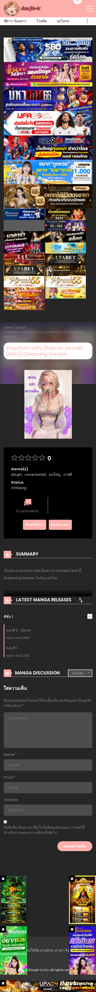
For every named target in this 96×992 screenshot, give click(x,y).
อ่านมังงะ (47, 950)
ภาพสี (67, 474)
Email (8, 777)
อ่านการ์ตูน (63, 950)
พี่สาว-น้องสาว (15, 21)
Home (8, 327)
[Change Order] (80, 600)
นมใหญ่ (54, 474)
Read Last (60, 524)
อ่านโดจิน (31, 950)
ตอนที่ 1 (11, 648)
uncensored (35, 474)
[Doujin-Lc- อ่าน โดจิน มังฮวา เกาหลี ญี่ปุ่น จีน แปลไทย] (23, 8)
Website (11, 799)
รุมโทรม (63, 21)
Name (9, 754)
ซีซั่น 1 (8, 616)
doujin (21, 327)
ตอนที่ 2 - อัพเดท (18, 630)
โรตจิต (41, 21)
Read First (34, 524)
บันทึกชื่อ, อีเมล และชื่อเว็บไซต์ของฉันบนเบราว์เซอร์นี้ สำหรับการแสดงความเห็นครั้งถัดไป (44, 830)
